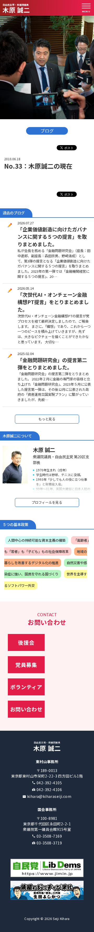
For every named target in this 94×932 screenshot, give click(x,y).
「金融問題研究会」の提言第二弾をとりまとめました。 (52, 363)
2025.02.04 (25, 353)
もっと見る (46, 418)
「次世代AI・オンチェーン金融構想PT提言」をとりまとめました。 (53, 302)
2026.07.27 (25, 222)
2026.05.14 (25, 288)
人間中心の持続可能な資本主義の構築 (37, 540)
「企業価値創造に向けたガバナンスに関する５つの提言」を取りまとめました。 (52, 237)
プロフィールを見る (47, 502)
